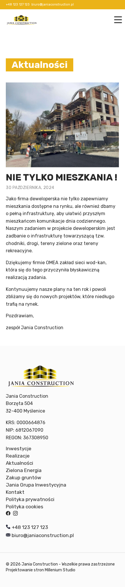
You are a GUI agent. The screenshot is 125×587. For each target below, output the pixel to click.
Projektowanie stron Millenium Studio (40, 570)
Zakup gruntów (23, 477)
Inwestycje (18, 448)
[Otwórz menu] (115, 20)
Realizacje (18, 456)
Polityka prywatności (30, 499)
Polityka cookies (24, 506)
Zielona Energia (24, 470)
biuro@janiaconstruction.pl (52, 4)
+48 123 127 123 (18, 4)
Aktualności (19, 463)
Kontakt (15, 492)
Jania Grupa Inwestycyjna (36, 485)
